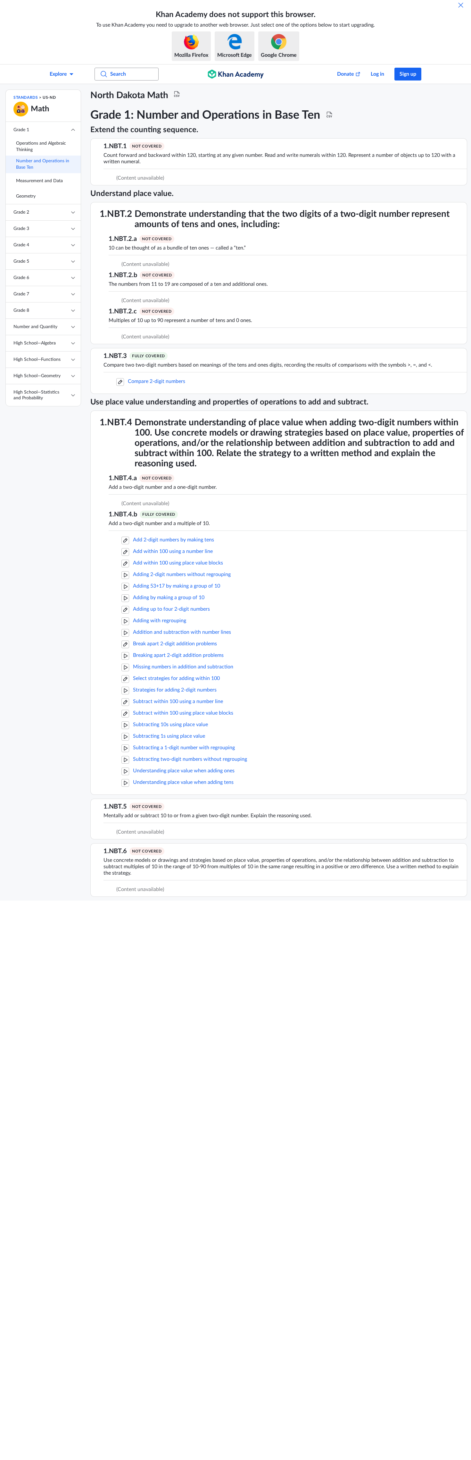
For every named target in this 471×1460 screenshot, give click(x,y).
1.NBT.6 (115, 851)
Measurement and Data (39, 181)
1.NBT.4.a (123, 478)
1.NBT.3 (115, 356)
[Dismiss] (461, 5)
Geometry (26, 196)
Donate (345, 74)
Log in (377, 74)
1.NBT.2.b (123, 275)
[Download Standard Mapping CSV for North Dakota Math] (176, 94)
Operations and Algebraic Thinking (41, 146)
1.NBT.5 (115, 806)
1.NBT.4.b (123, 514)
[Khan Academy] (236, 74)
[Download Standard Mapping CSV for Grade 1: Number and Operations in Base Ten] (329, 114)
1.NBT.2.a (123, 239)
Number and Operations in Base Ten (42, 164)
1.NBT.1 (115, 146)
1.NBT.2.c (123, 311)
